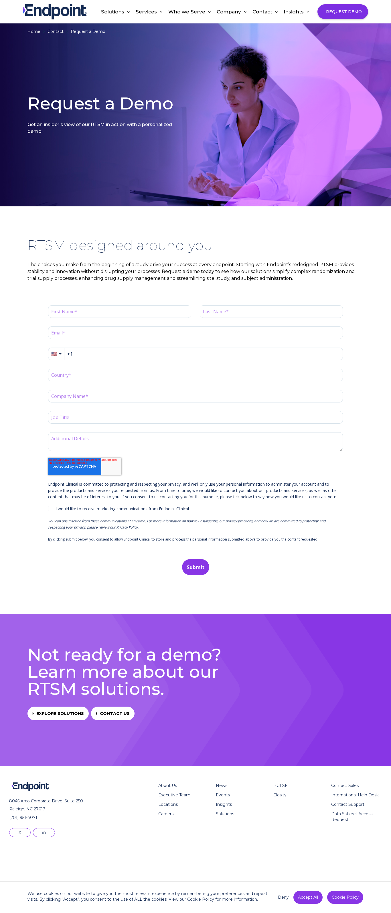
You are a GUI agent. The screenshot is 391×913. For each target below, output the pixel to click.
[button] (112, 11)
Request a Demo (88, 31)
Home (33, 31)
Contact (56, 31)
